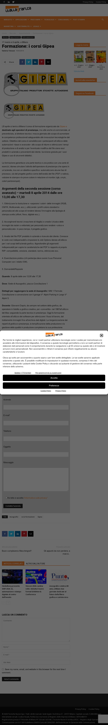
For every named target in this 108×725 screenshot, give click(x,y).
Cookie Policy (45, 390)
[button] (101, 335)
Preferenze (54, 385)
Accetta (54, 377)
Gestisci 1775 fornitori (22, 372)
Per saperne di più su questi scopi (48, 372)
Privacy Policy (60, 390)
